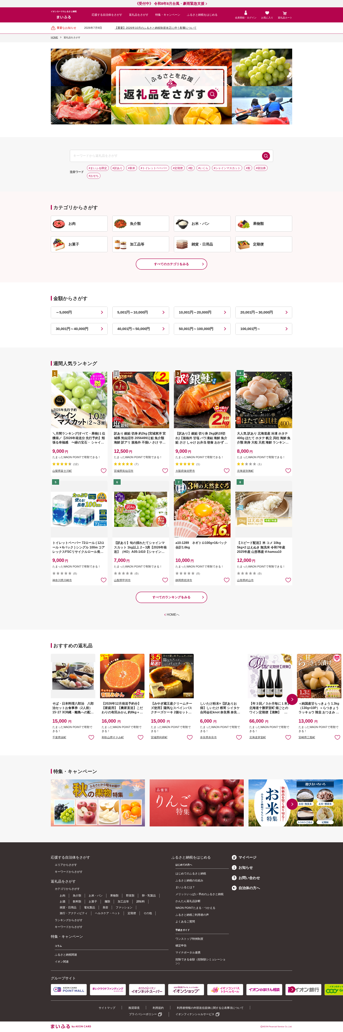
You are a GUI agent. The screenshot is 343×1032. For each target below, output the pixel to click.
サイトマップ (107, 1007)
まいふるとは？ (185, 887)
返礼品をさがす (138, 14)
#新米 (131, 168)
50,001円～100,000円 (196, 329)
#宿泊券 (261, 168)
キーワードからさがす (69, 871)
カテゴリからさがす (67, 888)
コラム (58, 945)
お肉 (62, 895)
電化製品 (89, 907)
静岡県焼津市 (183, 580)
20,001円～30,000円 (256, 312)
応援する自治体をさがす (107, 14)
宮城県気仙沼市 (123, 470)
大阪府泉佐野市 (185, 470)
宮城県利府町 (159, 737)
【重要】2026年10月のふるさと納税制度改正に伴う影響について (156, 27)
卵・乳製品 (149, 895)
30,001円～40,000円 (72, 329)
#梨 (248, 168)
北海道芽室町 (257, 737)
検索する (266, 156)
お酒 (62, 901)
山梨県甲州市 (122, 580)
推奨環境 (134, 1007)
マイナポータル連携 (187, 952)
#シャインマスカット (227, 168)
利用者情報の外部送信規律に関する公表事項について (210, 1007)
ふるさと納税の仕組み (189, 880)
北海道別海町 (245, 470)
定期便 (132, 913)
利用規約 (158, 1007)
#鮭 (190, 168)
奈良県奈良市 (208, 737)
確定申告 (181, 945)
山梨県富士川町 (62, 470)
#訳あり (117, 168)
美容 (105, 907)
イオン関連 (62, 961)
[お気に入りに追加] (104, 470)
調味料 (140, 901)
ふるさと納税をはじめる (202, 14)
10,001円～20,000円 (195, 312)
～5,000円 (64, 312)
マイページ (247, 857)
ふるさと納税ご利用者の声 (192, 914)
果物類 (114, 895)
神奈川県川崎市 (62, 580)
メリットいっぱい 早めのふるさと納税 (199, 894)
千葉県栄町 (59, 737)
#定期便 (178, 168)
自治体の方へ (249, 888)
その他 (148, 913)
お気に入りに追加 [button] (104, 470)
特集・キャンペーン (167, 14)
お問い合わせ (249, 878)
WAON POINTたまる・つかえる (195, 907)
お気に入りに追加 (91, 737)
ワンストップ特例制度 (189, 938)
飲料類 (77, 901)
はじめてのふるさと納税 (190, 873)
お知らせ (246, 867)
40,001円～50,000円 (133, 329)
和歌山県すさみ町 (113, 737)
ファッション (124, 907)
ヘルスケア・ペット (107, 913)
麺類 (107, 901)
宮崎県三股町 (307, 737)
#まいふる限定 (98, 168)
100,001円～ (250, 329)
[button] (292, 699)
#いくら (203, 168)
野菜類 (130, 895)
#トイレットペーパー (154, 168)
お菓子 (93, 901)
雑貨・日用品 (68, 907)
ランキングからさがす (69, 920)
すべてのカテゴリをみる (171, 264)
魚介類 (77, 895)
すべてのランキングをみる (171, 597)
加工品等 (123, 901)
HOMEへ (173, 614)
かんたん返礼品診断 (187, 901)
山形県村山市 (245, 580)
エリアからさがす (66, 864)
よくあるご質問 (185, 921)
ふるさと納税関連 (66, 954)
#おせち (94, 175)
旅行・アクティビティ (74, 913)
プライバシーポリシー (143, 1014)
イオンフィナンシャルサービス (194, 1014)
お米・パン (96, 895)
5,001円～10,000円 (132, 312)
